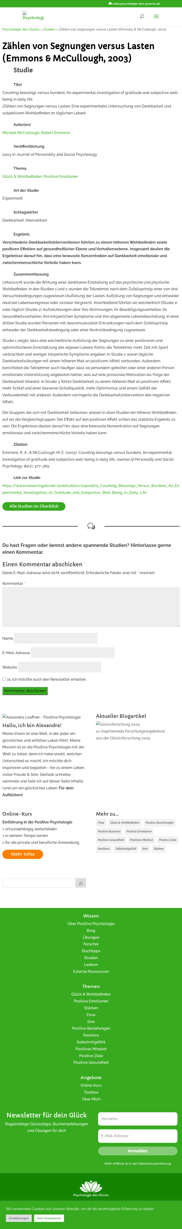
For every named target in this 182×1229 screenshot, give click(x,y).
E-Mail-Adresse (16, 653)
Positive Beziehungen (160, 822)
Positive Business (109, 831)
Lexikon (91, 964)
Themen (91, 986)
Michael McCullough (20, 132)
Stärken (159, 848)
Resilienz (104, 848)
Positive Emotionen (60, 176)
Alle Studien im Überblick (33, 506)
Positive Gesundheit (111, 840)
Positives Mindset (141, 840)
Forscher (91, 944)
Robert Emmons (55, 132)
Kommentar (13, 583)
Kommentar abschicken (25, 690)
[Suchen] (80, 883)
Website (9, 667)
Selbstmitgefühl (126, 848)
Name (7, 638)
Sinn (145, 848)
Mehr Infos (23, 854)
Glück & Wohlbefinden (22, 176)
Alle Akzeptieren (49, 1218)
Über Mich (91, 1099)
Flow (101, 822)
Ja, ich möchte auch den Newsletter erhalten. (45, 679)
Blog (91, 930)
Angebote (91, 1077)
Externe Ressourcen (91, 971)
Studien (91, 958)
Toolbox (91, 1092)
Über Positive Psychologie (91, 923)
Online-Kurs (91, 1085)
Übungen (91, 937)
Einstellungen (19, 1218)
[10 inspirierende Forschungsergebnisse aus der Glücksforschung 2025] (118, 724)
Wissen (91, 916)
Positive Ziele (168, 840)
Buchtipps (91, 951)
